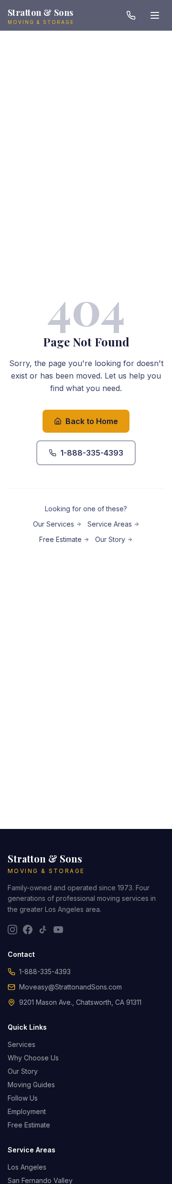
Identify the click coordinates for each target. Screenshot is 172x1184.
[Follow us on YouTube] (58, 929)
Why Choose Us (33, 1058)
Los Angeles (27, 1167)
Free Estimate (60, 539)
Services (21, 1044)
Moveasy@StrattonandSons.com (70, 987)
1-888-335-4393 (91, 453)
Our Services (53, 524)
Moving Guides (31, 1085)
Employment (27, 1111)
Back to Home (91, 421)
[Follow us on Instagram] (12, 929)
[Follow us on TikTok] (43, 929)
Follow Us (23, 1098)
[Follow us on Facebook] (27, 929)
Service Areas (109, 524)
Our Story (110, 539)
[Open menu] (154, 15)
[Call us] (131, 15)
